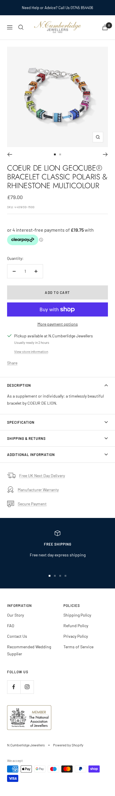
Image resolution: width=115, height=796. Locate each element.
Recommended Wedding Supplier (29, 650)
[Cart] (105, 27)
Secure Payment (32, 503)
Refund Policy (75, 625)
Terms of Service (78, 646)
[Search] (21, 27)
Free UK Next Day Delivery (42, 475)
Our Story (15, 614)
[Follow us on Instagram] (27, 687)
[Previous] (9, 154)
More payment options (57, 324)
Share (12, 362)
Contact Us (17, 636)
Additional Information (31, 454)
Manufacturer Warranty (38, 489)
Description (19, 385)
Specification (20, 422)
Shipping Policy (77, 614)
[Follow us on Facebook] (13, 687)
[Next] (105, 154)
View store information (31, 351)
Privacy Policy (75, 636)
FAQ (10, 625)
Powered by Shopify (68, 745)
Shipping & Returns (26, 438)
